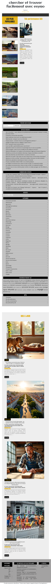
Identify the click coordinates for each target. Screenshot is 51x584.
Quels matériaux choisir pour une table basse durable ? (19, 137)
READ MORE (22, 63)
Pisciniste (32, 285)
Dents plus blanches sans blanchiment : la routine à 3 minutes (20, 154)
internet (12, 285)
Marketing (8, 246)
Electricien (8, 225)
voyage (40, 289)
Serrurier (8, 256)
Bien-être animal (39, 280)
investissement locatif (19, 425)
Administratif (9, 202)
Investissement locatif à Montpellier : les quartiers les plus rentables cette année (15, 422)
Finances (4, 100)
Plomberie (38, 285)
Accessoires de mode (11, 200)
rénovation (10, 287)
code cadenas (42, 281)
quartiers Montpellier (8, 426)
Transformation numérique (21, 289)
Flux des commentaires (11, 301)
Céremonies (8, 216)
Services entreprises (10, 258)
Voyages (4, 56)
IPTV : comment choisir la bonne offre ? (15, 144)
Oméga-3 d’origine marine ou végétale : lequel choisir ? (18, 142)
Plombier (8, 251)
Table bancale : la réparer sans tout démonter (16, 139)
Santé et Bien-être (16, 287)
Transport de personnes (11, 269)
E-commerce (9, 223)
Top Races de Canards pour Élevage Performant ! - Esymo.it (21, 187)
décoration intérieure (21, 283)
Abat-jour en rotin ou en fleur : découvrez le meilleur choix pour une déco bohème (25, 158)
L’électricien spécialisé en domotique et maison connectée (19, 160)
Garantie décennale (18, 487)
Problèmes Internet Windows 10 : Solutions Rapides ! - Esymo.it (21, 177)
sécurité (11, 289)
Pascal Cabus (22, 44)
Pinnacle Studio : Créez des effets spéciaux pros (17, 184)
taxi (16, 289)
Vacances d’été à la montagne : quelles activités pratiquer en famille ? (10, 59)
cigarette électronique (30, 281)
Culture (7, 218)
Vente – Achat (9, 270)
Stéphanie (15, 91)
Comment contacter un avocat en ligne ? (10, 47)
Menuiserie (23, 487)
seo (20, 287)
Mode (7, 248)
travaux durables (20, 545)
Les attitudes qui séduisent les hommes (10, 34)
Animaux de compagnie (20, 366)
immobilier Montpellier (11, 425)
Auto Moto (8, 209)
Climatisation (37, 281)
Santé (3, 32)
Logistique (8, 237)
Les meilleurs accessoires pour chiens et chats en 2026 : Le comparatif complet (24, 163)
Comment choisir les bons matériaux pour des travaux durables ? (15, 542)
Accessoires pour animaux (11, 366)
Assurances (8, 207)
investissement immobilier (21, 285)
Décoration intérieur (10, 220)
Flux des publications (11, 299)
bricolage (8, 281)
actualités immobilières (10, 280)
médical (28, 285)
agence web (23, 280)
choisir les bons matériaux (11, 545)
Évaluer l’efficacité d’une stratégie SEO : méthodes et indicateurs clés (26, 40)
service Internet (6, 116)
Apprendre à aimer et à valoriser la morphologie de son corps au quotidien (23, 147)
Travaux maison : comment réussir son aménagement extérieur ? (21, 140)
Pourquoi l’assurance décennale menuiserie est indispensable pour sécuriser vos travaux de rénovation (15, 483)
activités (4, 280)
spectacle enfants (38, 287)
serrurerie (25, 287)
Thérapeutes (9, 267)
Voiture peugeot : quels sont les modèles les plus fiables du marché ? (22, 149)
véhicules (46, 289)
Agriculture (8, 204)
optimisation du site (25, 45)
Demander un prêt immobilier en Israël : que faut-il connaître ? (9, 74)
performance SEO (23, 46)
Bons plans (5, 45)
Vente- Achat (9, 272)
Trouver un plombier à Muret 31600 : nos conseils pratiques (20, 161)
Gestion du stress (39, 283)
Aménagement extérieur (11, 206)
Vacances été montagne (7, 62)
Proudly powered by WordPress (11, 583)
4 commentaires (5, 37)
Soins (7, 262)
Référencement (9, 253)
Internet (22, 36)
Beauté (7, 211)
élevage (9, 291)
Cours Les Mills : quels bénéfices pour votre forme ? (18, 146)
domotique (13, 283)
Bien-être (8, 213)
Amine (16, 115)
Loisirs (7, 239)
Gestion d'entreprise (31, 283)
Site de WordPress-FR (11, 302)
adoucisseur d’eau (17, 280)
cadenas (12, 281)
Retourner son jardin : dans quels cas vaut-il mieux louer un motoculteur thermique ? (26, 156)
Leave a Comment (23, 49)
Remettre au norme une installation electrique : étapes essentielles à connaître (24, 153)
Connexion (8, 297)
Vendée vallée (34, 289)
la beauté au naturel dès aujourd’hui (14, 135)
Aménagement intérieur (30, 280)
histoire (8, 285)
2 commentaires (5, 105)
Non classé (8, 249)
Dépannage (8, 221)
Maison (7, 242)
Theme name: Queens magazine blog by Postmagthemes (33, 583)
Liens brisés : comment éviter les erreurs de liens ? (20, 176)
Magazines (8, 241)
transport (29, 289)
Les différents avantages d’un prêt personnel (10, 102)
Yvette (15, 104)
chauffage (20, 281)
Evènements (9, 228)
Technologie (8, 265)
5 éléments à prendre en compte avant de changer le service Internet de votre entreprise (9, 112)
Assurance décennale (10, 487)
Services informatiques (11, 260)
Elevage (7, 227)
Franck (15, 36)
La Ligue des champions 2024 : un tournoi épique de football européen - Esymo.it (26, 174)
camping (16, 281)
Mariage (8, 244)
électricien (5, 291)
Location (8, 235)
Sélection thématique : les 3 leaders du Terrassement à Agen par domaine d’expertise (26, 151)
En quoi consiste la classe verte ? (10, 89)
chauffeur (23, 281)
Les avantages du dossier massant (28, 182)
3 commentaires (5, 77)
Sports (7, 263)
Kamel (15, 49)
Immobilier (4, 72)
